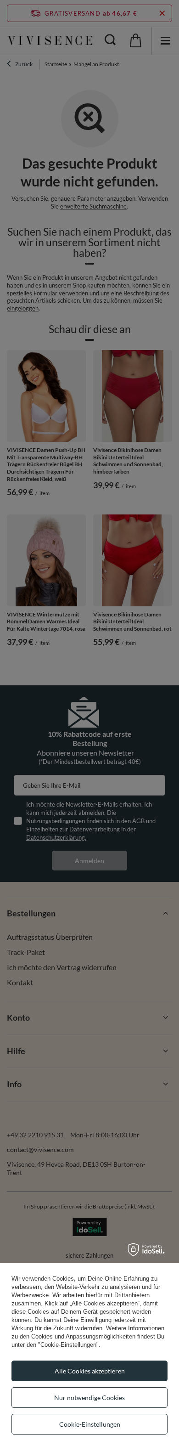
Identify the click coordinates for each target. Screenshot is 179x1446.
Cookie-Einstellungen (89, 1424)
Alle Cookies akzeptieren (90, 1371)
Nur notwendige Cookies (89, 1397)
